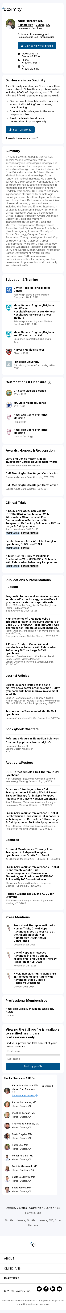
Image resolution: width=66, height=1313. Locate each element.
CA (48, 24)
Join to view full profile (39, 45)
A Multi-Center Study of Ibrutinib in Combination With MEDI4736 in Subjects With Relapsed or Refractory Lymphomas (31, 559)
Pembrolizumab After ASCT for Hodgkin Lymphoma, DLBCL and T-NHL (31, 542)
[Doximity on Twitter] (39, 1289)
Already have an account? (22, 138)
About (9, 1258)
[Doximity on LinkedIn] (52, 1289)
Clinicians (12, 1268)
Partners (11, 1278)
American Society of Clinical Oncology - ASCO (31, 1010)
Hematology (25, 24)
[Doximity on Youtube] (59, 1289)
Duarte (40, 24)
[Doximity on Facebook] (46, 1289)
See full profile (22, 130)
